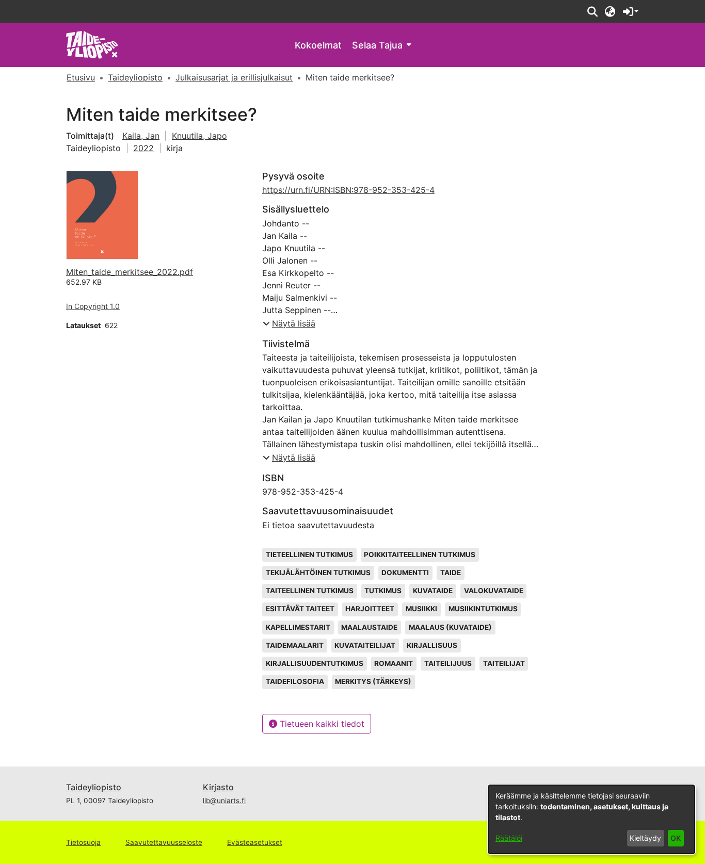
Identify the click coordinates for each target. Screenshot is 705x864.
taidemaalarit (295, 645)
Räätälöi (508, 838)
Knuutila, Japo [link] (199, 136)
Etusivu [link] (81, 77)
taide (450, 572)
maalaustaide (369, 627)
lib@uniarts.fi (224, 800)
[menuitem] (381, 45)
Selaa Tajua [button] (377, 45)
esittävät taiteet (300, 609)
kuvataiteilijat (364, 645)
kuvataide (433, 590)
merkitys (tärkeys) (373, 681)
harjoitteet (369, 609)
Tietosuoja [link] (83, 842)
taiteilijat (504, 663)
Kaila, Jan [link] (140, 136)
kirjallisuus (432, 645)
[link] (92, 44)
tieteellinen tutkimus (309, 554)
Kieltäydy (645, 838)
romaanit (393, 663)
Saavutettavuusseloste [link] (163, 842)
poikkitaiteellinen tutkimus (419, 554)
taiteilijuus (448, 663)
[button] (592, 11)
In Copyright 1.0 (93, 306)
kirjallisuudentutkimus (314, 663)
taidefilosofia (295, 681)
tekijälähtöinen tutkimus (318, 572)
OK (675, 838)
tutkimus (383, 590)
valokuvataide (493, 590)
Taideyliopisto (93, 787)
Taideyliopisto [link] (135, 77)
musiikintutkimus (483, 609)
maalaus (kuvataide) (450, 627)
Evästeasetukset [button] (254, 842)
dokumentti (405, 572)
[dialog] (591, 819)
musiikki (421, 609)
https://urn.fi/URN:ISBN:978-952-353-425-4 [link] (348, 190)
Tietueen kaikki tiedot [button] (320, 724)
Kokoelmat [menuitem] (318, 45)
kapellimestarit (298, 627)
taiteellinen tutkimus (310, 590)
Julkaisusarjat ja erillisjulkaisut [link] (234, 77)
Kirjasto (218, 787)
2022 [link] (143, 148)
